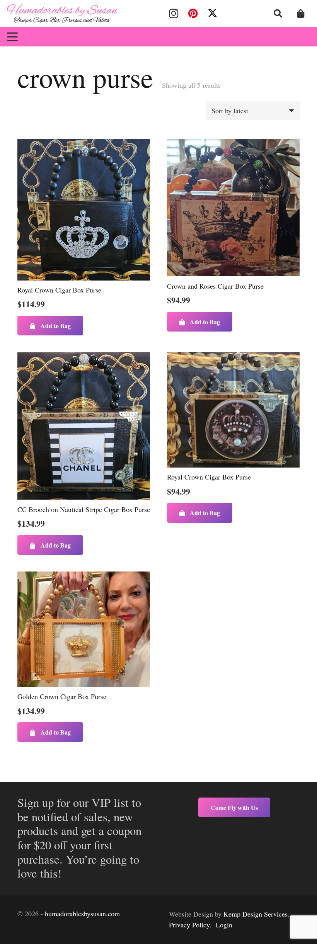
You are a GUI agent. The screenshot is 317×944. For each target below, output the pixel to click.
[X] (212, 13)
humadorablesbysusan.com (82, 913)
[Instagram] (173, 13)
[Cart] (300, 13)
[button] (278, 13)
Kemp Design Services (255, 913)
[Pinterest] (193, 13)
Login (224, 924)
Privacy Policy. (190, 924)
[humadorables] (62, 13)
